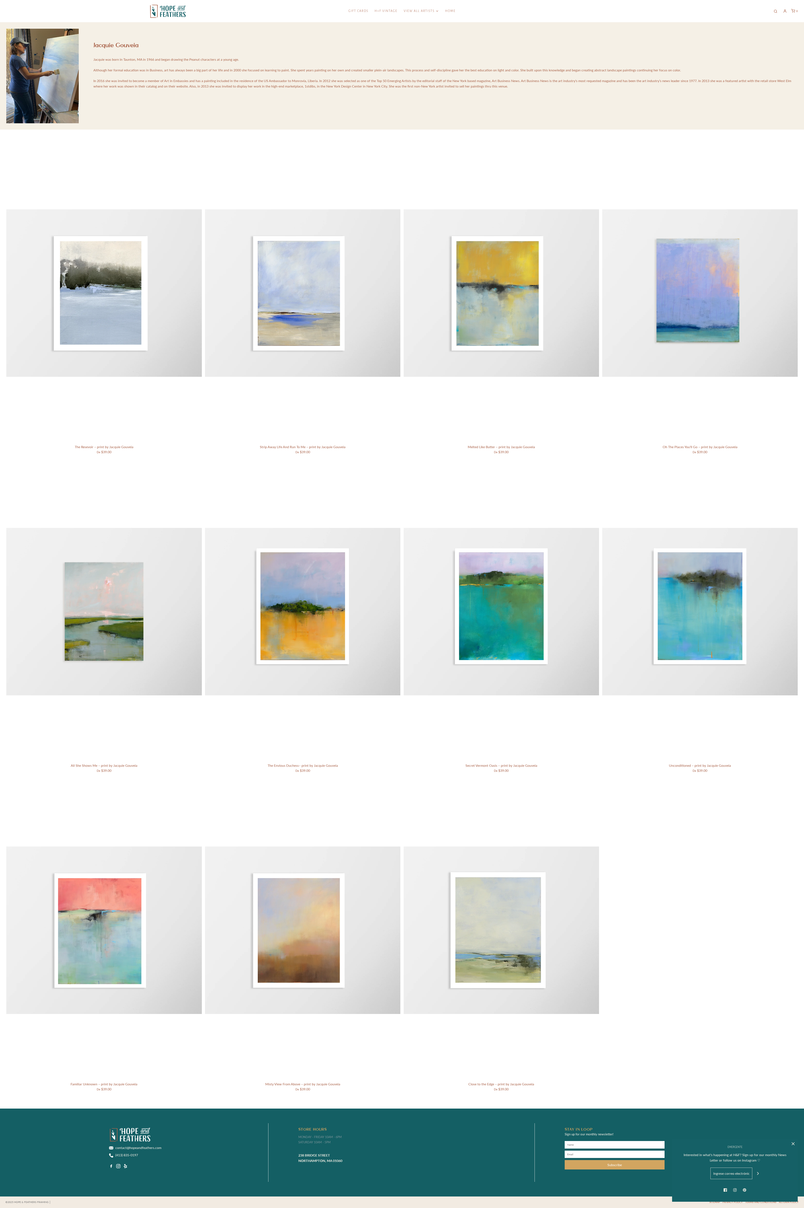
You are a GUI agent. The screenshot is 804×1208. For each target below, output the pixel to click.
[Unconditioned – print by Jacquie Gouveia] (700, 611)
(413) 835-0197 (126, 1155)
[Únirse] (758, 1173)
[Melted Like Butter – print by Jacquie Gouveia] (501, 293)
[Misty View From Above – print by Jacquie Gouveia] (303, 930)
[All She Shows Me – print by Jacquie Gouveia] (104, 611)
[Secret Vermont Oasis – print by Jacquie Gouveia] (501, 611)
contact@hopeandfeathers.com (138, 1148)
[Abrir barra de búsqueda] (775, 11)
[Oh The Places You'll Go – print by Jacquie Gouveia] (700, 293)
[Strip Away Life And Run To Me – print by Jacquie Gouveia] (303, 293)
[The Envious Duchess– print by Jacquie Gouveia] (303, 611)
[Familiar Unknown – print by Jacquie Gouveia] (104, 930)
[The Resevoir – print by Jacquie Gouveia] (104, 293)
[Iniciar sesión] (784, 11)
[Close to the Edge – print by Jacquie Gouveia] (501, 930)
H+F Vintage (386, 11)
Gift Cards (358, 11)
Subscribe (614, 1165)
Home (450, 11)
